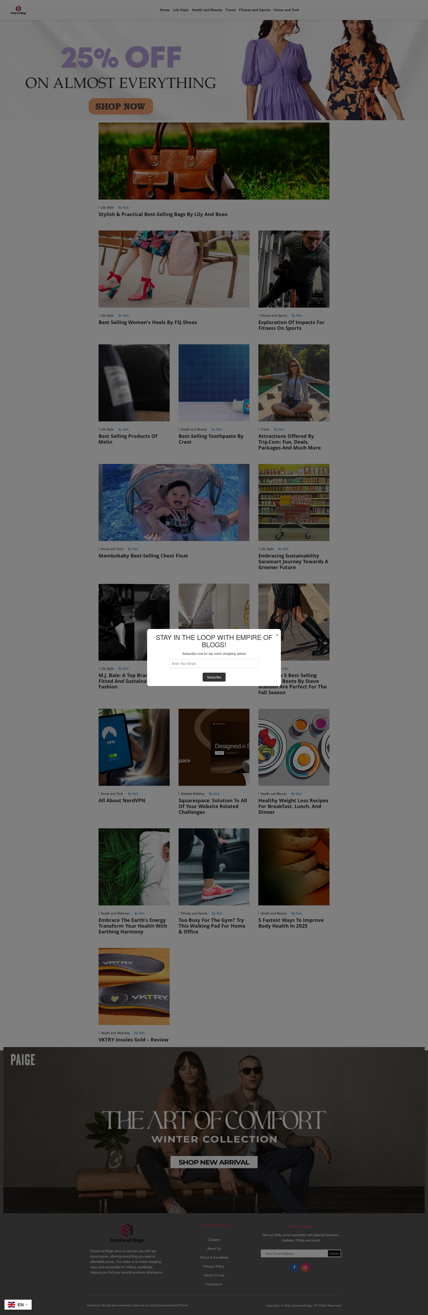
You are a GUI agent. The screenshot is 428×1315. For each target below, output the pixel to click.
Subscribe (214, 677)
